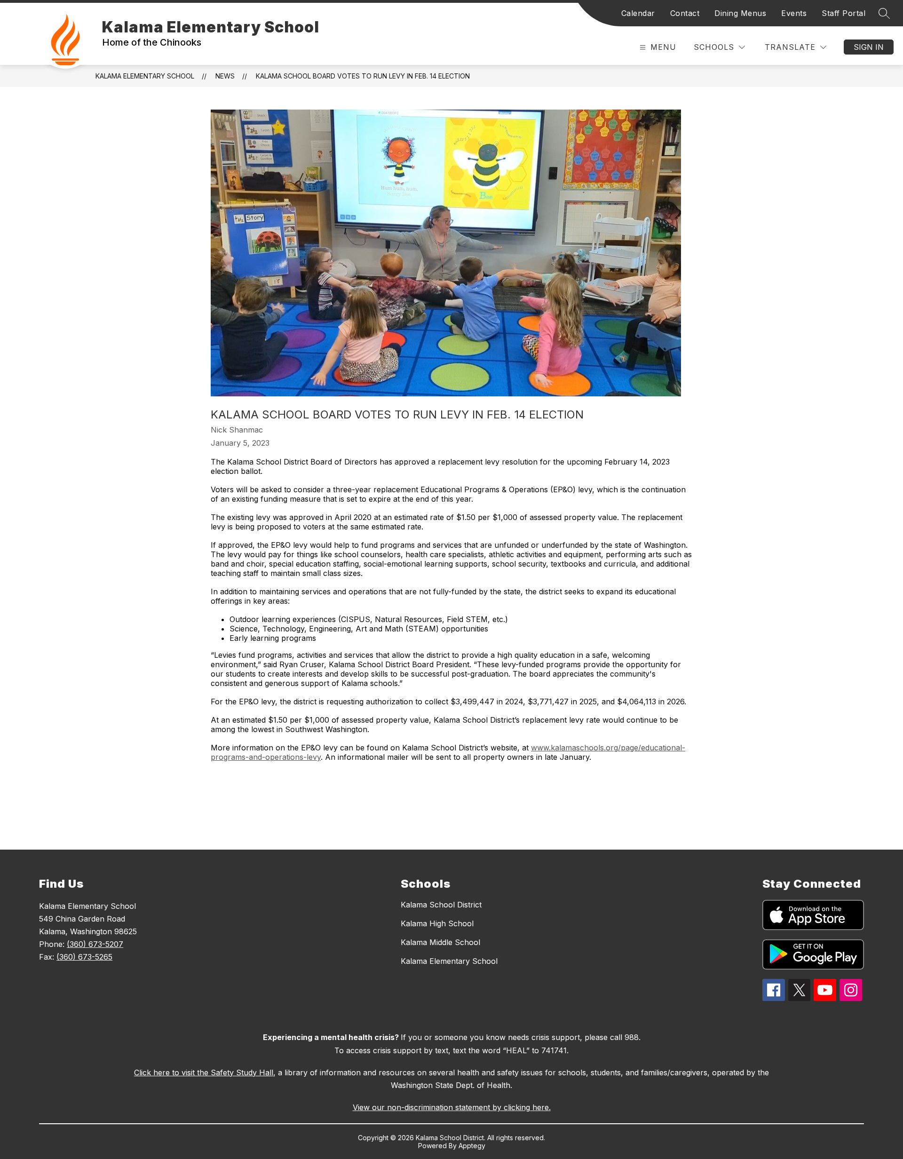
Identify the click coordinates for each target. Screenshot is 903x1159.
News (225, 76)
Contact (685, 13)
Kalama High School (437, 923)
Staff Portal (843, 13)
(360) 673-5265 (84, 957)
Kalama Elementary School (144, 76)
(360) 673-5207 (95, 944)
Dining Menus (740, 13)
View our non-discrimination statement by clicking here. (452, 1107)
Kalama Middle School (440, 942)
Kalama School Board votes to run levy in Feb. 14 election (363, 76)
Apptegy (472, 1146)
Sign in (869, 47)
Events (794, 13)
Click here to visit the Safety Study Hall (203, 1072)
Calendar (638, 13)
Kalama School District (441, 904)
